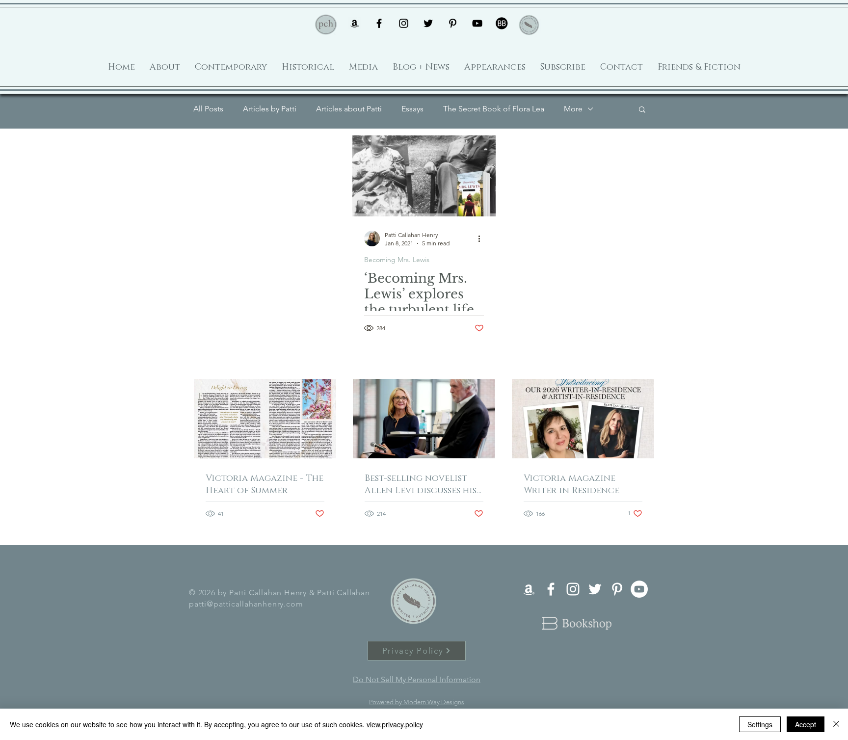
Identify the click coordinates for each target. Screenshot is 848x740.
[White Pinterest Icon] (617, 589)
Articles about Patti (349, 108)
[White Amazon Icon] (528, 589)
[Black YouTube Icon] (477, 23)
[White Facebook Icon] (550, 589)
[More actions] (482, 238)
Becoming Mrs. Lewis (396, 260)
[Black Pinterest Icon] (453, 23)
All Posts (208, 108)
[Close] (836, 724)
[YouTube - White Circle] (639, 589)
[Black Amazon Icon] (354, 23)
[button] (642, 110)
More (573, 108)
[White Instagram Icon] (573, 589)
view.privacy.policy (395, 724)
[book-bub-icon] (502, 23)
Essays (412, 108)
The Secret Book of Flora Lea (493, 108)
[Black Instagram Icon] (404, 23)
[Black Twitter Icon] (428, 23)
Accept (805, 724)
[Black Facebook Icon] (379, 23)
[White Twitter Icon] (595, 589)
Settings (759, 724)
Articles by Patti (269, 108)
